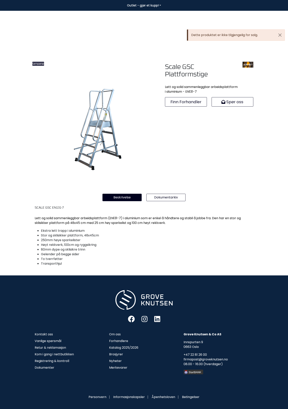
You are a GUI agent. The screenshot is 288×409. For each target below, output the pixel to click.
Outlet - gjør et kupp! (143, 5)
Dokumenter (44, 367)
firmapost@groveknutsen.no (206, 359)
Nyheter (115, 361)
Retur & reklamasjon (50, 347)
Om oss (115, 334)
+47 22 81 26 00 (195, 354)
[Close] (280, 35)
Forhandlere (118, 341)
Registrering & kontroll (52, 361)
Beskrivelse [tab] (122, 197)
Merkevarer (118, 367)
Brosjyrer (116, 354)
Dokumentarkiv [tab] (166, 197)
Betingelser (190, 397)
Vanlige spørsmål (48, 341)
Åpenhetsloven (163, 397)
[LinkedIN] (157, 319)
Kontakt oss (44, 334)
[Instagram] (144, 319)
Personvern (97, 397)
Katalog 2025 (119, 347)
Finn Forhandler (185, 102)
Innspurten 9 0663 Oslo (193, 344)
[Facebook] (131, 319)
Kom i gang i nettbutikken (54, 354)
